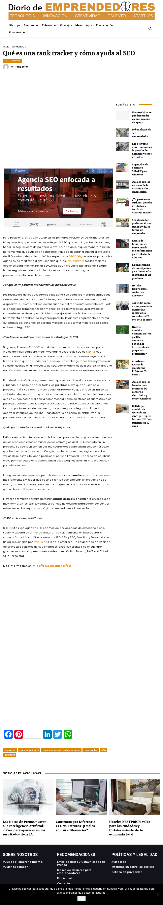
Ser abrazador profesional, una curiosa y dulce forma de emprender (141, 226)
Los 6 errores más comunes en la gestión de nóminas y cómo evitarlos (142, 150)
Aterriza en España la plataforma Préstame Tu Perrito (139, 368)
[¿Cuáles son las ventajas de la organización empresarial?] (122, 184)
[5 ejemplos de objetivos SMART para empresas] (122, 167)
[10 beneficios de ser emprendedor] (122, 132)
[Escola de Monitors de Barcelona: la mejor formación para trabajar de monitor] (122, 243)
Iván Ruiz (39, 542)
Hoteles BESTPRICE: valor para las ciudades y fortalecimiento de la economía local (129, 828)
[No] (158, 894)
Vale (81, 898)
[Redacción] (6, 67)
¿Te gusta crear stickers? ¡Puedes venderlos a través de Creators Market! (142, 206)
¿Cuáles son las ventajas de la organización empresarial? (141, 186)
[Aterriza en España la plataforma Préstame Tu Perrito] (122, 364)
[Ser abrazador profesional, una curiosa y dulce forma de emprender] (122, 222)
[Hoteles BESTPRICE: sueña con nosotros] (122, 288)
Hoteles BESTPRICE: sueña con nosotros (139, 290)
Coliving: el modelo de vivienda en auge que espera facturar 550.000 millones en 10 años (141, 416)
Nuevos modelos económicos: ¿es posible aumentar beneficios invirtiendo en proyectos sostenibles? (141, 340)
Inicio (6, 46)
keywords (10, 750)
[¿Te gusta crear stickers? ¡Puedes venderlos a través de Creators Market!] (122, 202)
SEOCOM (10, 754)
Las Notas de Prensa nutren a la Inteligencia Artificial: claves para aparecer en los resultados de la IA (25, 828)
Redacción (21, 67)
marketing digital (29, 750)
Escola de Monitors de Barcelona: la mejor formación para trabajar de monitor (142, 249)
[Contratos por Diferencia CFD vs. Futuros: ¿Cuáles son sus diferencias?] (81, 797)
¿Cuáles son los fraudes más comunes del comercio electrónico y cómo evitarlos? (141, 390)
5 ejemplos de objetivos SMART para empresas (140, 169)
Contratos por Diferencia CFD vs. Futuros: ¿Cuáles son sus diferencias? (75, 826)
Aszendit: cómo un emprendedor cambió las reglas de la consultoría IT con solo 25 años (142, 311)
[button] (150, 29)
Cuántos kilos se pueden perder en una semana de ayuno (141, 117)
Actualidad (19, 46)
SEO (103, 750)
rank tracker (91, 750)
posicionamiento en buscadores (61, 750)
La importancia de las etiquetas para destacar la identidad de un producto (141, 271)
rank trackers (75, 261)
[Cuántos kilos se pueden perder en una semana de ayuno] (122, 115)
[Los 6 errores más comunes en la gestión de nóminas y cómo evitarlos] (122, 146)
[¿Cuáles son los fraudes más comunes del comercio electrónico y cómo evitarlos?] (122, 384)
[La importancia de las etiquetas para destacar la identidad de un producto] (122, 267)
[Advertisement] (57, 129)
